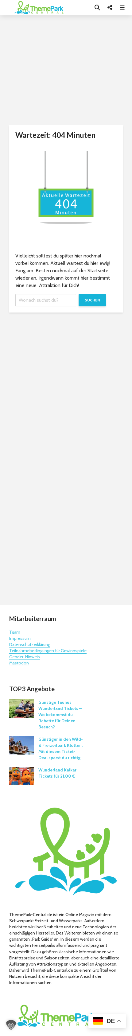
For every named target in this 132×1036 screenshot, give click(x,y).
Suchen (92, 300)
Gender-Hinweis (24, 656)
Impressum (20, 638)
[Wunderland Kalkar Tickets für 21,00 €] (21, 776)
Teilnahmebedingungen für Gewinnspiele (48, 650)
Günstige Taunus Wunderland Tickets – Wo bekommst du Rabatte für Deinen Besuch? (60, 714)
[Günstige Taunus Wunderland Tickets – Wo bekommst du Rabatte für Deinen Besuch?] (21, 708)
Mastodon (19, 663)
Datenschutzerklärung (29, 644)
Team (14, 632)
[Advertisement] (66, 533)
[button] (11, 1025)
